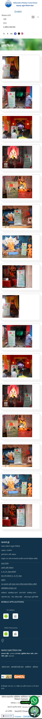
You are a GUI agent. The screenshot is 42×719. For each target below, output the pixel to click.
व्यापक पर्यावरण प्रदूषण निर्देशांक (10, 546)
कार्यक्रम (4, 593)
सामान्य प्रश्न (6, 667)
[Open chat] (34, 711)
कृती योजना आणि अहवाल (8, 554)
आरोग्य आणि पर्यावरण (7, 568)
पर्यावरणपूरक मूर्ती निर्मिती (31, 597)
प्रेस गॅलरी (22, 593)
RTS (4, 23)
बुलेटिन (3, 580)
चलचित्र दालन (31, 593)
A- (4, 33)
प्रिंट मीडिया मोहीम (17, 597)
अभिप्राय (35, 667)
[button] (10, 67)
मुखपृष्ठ (3, 42)
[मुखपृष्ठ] (21, 4)
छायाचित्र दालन (13, 593)
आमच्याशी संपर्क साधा (17, 667)
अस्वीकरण (28, 667)
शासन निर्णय (5, 563)
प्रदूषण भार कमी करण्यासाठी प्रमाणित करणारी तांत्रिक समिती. (19, 559)
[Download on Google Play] (6, 616)
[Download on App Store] (16, 616)
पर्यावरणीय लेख (5, 597)
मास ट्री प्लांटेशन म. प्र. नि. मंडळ (11, 576)
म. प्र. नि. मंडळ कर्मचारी (8, 572)
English (18, 11)
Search (38, 17)
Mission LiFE (6, 15)
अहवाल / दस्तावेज (6, 550)
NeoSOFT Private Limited (24, 711)
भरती (4, 19)
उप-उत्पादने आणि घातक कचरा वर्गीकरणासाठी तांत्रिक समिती (19, 584)
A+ (11, 33)
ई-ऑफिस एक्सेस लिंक (9, 27)
